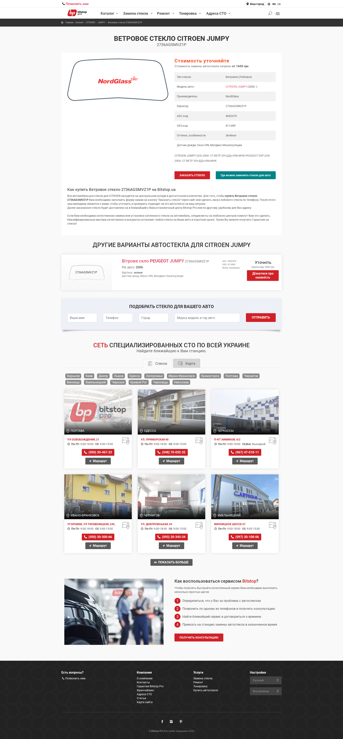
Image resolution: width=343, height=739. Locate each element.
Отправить (261, 317)
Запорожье (154, 376)
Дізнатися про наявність (263, 275)
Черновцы (160, 382)
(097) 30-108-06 (247, 537)
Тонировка (188, 13)
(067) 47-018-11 (247, 452)
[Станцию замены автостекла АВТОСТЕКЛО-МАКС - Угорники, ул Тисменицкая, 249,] (98, 496)
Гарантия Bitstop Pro (150, 686)
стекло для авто (246, 175)
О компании (144, 678)
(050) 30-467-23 (100, 452)
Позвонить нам (77, 4)
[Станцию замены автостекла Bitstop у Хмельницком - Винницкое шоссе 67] (245, 496)
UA (279, 4)
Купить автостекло (205, 690)
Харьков (73, 376)
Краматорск (210, 376)
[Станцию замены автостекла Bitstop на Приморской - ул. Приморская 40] (171, 411)
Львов (118, 376)
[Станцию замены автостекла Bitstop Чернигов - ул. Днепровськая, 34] (171, 496)
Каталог (107, 13)
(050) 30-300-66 (100, 537)
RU (274, 4)
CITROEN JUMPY (236, 86)
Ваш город (257, 4)
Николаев (181, 382)
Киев (89, 376)
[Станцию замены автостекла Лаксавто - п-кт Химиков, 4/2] (245, 411)
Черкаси (118, 382)
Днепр (103, 376)
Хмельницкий (96, 382)
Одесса (134, 376)
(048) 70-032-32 (173, 452)
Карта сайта (145, 702)
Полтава (231, 376)
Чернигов (251, 376)
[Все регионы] (277, 13)
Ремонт (164, 13)
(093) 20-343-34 (173, 537)
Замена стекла (136, 13)
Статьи (141, 698)
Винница (73, 382)
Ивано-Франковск (182, 376)
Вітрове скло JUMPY (165, 260)
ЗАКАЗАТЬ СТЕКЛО (192, 175)
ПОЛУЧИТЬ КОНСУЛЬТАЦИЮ (198, 637)
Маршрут (99, 461)
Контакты (143, 682)
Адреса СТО (216, 13)
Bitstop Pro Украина (77, 11)
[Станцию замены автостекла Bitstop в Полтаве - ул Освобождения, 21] (98, 411)
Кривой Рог (138, 382)
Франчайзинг (145, 690)
